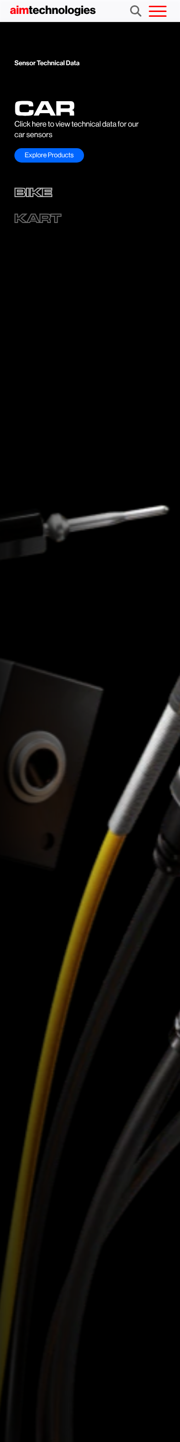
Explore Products (48, 155)
